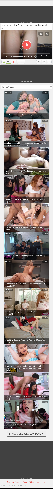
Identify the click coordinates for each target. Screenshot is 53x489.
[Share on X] (47, 34)
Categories (41, 482)
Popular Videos (28, 482)
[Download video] (49, 62)
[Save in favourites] (38, 62)
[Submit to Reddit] (40, 34)
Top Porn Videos (13, 482)
